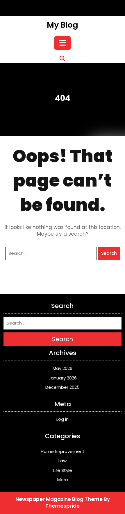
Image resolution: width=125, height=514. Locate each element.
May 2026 (62, 368)
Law (62, 461)
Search (109, 253)
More (62, 480)
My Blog (62, 24)
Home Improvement (63, 451)
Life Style (62, 470)
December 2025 (62, 387)
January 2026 (63, 378)
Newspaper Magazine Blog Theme (59, 499)
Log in (62, 419)
